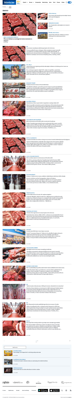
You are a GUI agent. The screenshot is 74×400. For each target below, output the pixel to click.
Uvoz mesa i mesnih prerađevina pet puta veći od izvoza (40, 48)
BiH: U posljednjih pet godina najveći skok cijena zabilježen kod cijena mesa (45, 267)
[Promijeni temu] (69, 2)
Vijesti (24, 2)
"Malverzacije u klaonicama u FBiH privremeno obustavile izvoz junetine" (45, 286)
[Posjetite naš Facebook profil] (57, 390)
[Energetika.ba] (66, 382)
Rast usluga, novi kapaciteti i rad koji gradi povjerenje (27, 352)
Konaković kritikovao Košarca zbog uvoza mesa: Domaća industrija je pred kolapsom (48, 139)
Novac (30, 2)
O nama (4, 390)
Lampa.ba (69, 397)
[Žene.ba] (38, 382)
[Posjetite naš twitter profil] (62, 390)
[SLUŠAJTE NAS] (27, 382)
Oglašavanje (11, 390)
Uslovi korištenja (25, 390)
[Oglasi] (6, 382)
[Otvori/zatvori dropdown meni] (27, 2)
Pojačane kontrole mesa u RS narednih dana (37, 84)
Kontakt (17, 390)
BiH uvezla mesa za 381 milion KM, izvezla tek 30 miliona (40, 121)
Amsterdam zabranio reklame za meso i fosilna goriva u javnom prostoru (59, 35)
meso (10, 6)
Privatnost (34, 390)
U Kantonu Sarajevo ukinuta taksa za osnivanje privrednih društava (30, 361)
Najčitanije (15, 347)
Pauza (58, 2)
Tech (54, 2)
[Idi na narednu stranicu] (69, 341)
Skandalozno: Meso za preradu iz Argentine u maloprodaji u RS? (42, 103)
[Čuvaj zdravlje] (52, 382)
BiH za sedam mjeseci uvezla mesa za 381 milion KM (39, 157)
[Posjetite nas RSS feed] (70, 390)
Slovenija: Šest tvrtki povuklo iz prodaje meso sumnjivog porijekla (43, 322)
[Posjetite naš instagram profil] (66, 390)
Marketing (45, 2)
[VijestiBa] (18, 382)
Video (62, 2)
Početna (4, 6)
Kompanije (38, 2)
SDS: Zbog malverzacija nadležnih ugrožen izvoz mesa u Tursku (42, 304)
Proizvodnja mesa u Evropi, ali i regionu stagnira (38, 194)
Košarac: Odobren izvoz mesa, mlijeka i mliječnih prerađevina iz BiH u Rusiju (45, 176)
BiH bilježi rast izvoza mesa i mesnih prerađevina (38, 249)
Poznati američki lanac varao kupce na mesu (37, 231)
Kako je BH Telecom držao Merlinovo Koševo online (26, 369)
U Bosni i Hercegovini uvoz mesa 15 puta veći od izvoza (40, 212)
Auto (50, 2)
